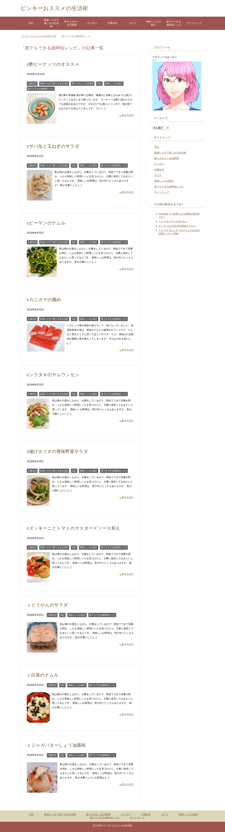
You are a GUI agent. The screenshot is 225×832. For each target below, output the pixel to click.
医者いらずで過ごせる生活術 (51, 23)
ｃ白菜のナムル (42, 675)
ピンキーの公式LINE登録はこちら (177, 226)
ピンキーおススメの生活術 (54, 8)
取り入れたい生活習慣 (71, 23)
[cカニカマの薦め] (45, 349)
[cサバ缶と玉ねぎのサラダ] (39, 198)
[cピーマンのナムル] (42, 275)
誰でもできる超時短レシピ (173, 23)
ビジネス (92, 23)
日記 (30, 23)
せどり (133, 23)
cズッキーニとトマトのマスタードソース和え (73, 528)
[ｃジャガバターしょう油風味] (42, 790)
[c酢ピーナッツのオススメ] (41, 121)
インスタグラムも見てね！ (173, 221)
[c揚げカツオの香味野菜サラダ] (38, 503)
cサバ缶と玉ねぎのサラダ (53, 146)
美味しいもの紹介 (153, 23)
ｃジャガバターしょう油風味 (56, 745)
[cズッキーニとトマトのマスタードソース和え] (38, 580)
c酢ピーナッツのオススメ (53, 64)
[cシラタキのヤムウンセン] (38, 426)
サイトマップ (194, 23)
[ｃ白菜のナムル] (38, 720)
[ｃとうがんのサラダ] (42, 650)
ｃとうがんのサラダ (47, 604)
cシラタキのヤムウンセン (53, 374)
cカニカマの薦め (44, 299)
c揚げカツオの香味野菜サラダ (57, 451)
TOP (38, 36)
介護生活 (112, 23)
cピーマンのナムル (46, 223)
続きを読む (128, 115)
